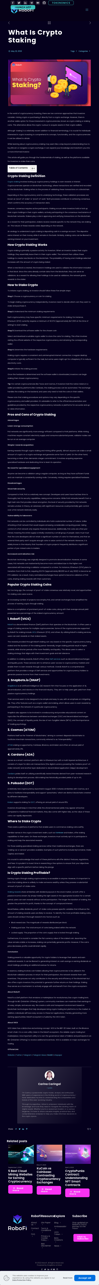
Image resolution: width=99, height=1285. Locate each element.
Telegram (27, 1055)
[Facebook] (42, 1269)
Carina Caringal (49, 1084)
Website (11, 1055)
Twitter (19, 1055)
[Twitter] (45, 1269)
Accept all (84, 1277)
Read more (67, 1278)
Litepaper (58, 1055)
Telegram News (39, 1055)
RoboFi (10, 624)
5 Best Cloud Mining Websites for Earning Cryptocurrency (20, 1176)
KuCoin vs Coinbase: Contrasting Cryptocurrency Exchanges (48, 1175)
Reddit (50, 1055)
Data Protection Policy (21, 1280)
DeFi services (55, 659)
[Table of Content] (33, 168)
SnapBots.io (12, 686)
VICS (34, 632)
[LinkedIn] (48, 1269)
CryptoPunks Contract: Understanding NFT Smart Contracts (76, 1178)
